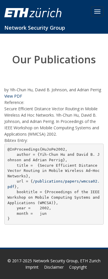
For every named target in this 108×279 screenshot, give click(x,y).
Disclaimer (54, 267)
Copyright (78, 267)
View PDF (13, 96)
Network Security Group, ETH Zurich (67, 260)
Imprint (32, 267)
